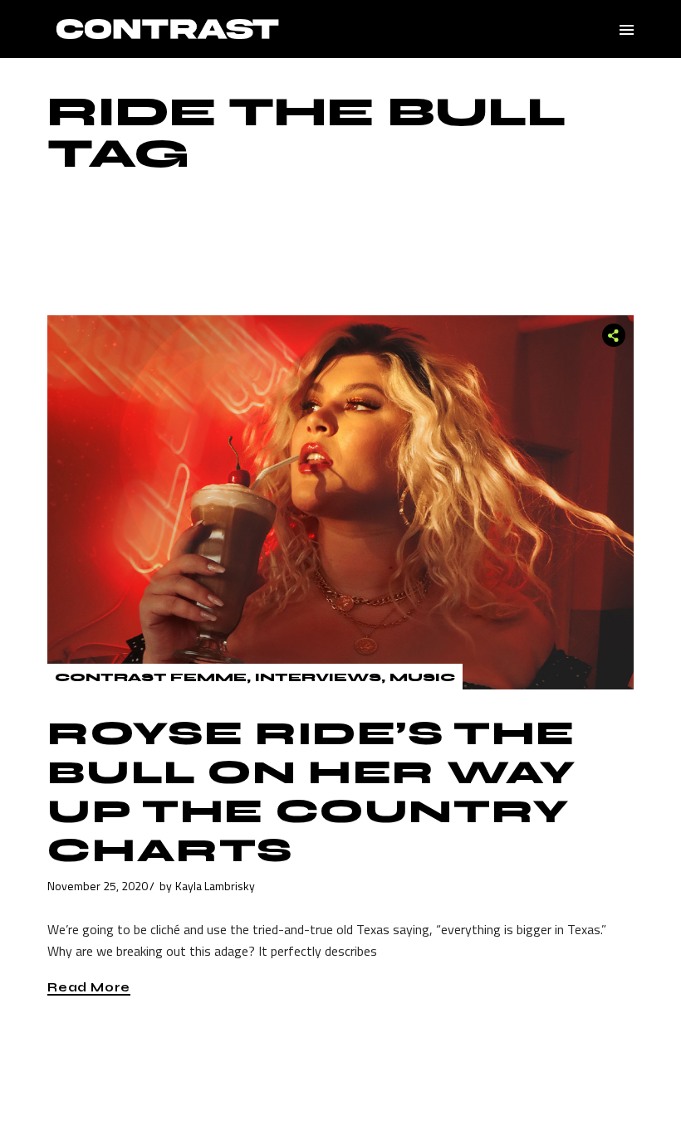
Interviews (318, 677)
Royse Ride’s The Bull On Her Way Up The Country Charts (311, 792)
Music (422, 677)
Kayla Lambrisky (215, 885)
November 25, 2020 (97, 885)
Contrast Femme (151, 677)
